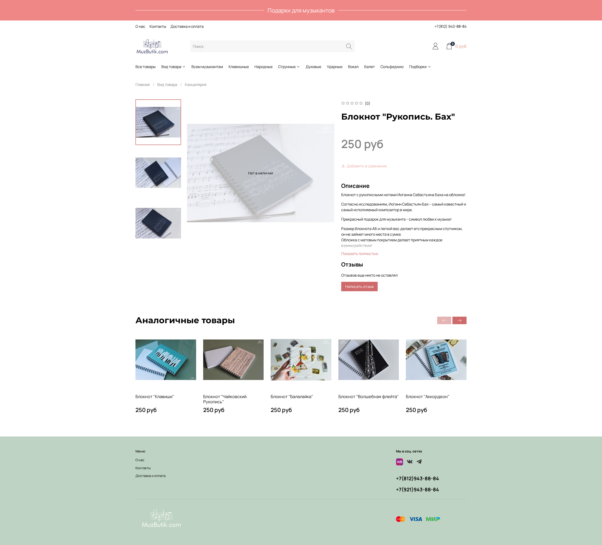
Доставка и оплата (187, 26)
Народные (263, 66)
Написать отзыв (359, 286)
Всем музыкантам (207, 66)
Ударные (334, 66)
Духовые (313, 66)
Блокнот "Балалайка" (292, 396)
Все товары (145, 66)
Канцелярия (195, 84)
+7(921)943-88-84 (417, 489)
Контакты (158, 26)
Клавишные (239, 66)
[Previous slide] (196, 173)
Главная (142, 84)
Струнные (287, 66)
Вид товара (171, 66)
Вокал (353, 66)
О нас (140, 26)
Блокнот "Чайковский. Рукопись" (225, 398)
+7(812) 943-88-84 (451, 26)
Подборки (418, 66)
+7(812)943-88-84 (417, 478)
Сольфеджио (392, 66)
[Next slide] (324, 173)
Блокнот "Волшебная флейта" (368, 396)
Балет (369, 66)
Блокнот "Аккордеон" (427, 396)
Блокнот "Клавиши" (154, 396)
